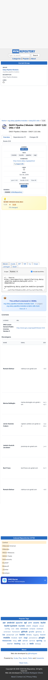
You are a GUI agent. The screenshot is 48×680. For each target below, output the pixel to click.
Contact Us (21, 677)
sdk (20, 640)
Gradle (12, 264)
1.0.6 (18, 127)
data (17, 629)
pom (14, 180)
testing (17, 643)
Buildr (15, 267)
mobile (6, 637)
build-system (11, 626)
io (43, 632)
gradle (32, 631)
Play (20, 658)
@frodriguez (32, 653)
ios (4, 635)
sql (45, 641)
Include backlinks (38, 271)
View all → (23, 309)
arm (30, 623)
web (31, 643)
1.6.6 (14, 204)
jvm (17, 635)
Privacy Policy (32, 677)
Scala (16, 658)
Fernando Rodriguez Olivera (33, 673)
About (33, 59)
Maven (5, 264)
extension (7, 632)
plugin (42, 637)
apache (19, 623)
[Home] (24, 53)
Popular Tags (24, 619)
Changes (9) (33, 137)
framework (16, 632)
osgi (35, 155)
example (40, 629)
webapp (38, 644)
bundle (21, 155)
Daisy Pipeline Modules (11, 70)
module (14, 155)
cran (13, 629)
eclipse (33, 629)
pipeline (28, 155)
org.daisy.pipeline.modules (17, 121)
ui (28, 644)
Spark (25, 658)
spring (39, 640)
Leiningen (6, 267)
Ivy (30, 264)
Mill (25, 264)
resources (7, 640)
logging (36, 635)
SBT (19, 264)
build (43, 622)
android (11, 622)
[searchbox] (19, 55)
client (28, 626)
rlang (15, 641)
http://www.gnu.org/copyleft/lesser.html (31, 328)
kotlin (22, 634)
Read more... (24, 663)
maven (43, 635)
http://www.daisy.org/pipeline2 (24, 161)
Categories (16, 59)
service (32, 641)
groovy (39, 631)
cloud (41, 626)
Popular (26, 59)
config (7, 629)
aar (4, 622)
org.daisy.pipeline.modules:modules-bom (19, 304)
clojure (35, 626)
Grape (36, 264)
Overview (6, 137)
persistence (33, 638)
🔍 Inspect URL (19, 164)
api (25, 622)
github (24, 631)
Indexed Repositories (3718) (24, 538)
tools (24, 644)
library (29, 635)
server (25, 640)
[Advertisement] (24, 24)
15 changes (13, 207)
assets (36, 623)
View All (33, 180)
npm (21, 638)
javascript (10, 635)
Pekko (30, 658)
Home (4, 121)
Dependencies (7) (19, 137)
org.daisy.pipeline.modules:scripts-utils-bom (23, 306)
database (24, 628)
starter (10, 643)
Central (24, 186)
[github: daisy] (3, 82)
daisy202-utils (34, 121)
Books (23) (7, 141)
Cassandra (40, 658)
